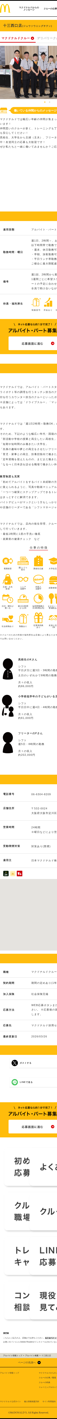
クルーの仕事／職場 (47, 1378)
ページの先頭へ (27, 1362)
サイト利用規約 (49, 1401)
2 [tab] (49, 102)
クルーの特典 (44, 1382)
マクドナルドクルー (16, 38)
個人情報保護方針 (31, 1401)
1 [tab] (44, 102)
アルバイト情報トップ (9, 1373)
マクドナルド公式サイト (10, 1401)
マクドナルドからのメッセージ (29, 8)
